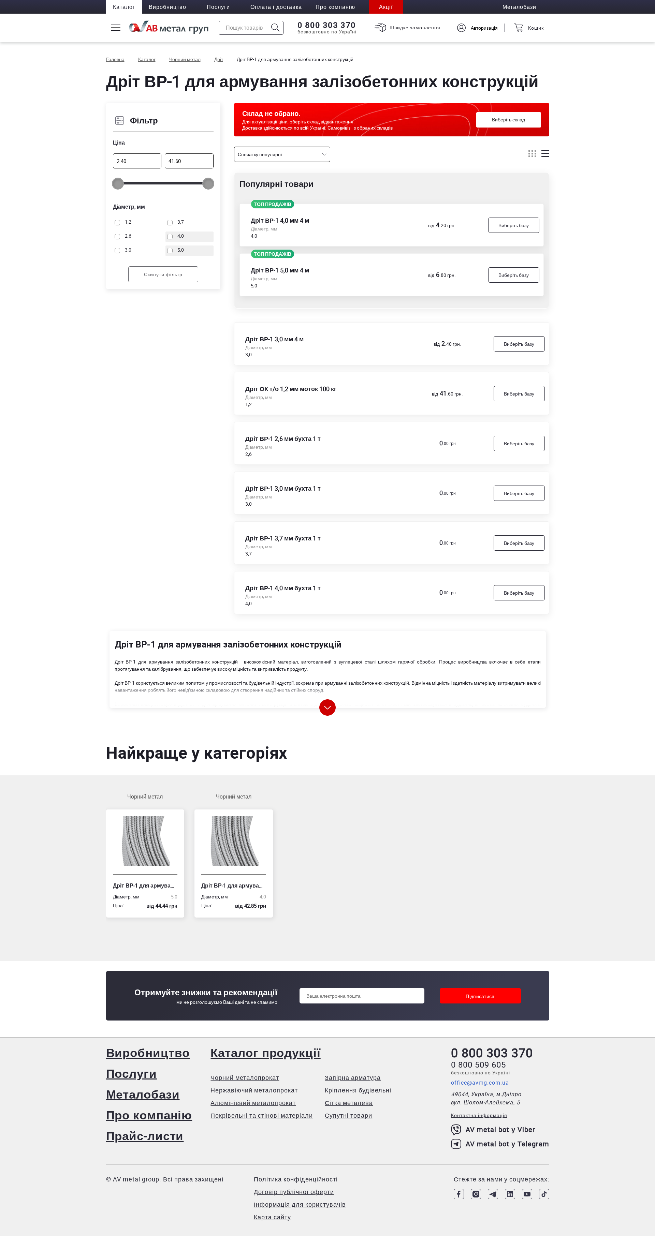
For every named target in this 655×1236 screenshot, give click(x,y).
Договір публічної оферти (294, 1192)
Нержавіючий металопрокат (254, 1090)
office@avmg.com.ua (480, 1082)
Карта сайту (272, 1217)
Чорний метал (145, 796)
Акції (386, 7)
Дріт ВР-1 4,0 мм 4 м (280, 220)
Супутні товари (348, 1115)
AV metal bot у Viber (500, 1129)
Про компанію (149, 1115)
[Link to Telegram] (493, 1194)
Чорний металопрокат (244, 1077)
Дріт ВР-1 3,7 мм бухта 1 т (283, 538)
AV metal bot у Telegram (507, 1143)
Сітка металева (349, 1103)
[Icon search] (275, 27)
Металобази (143, 1094)
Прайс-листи (145, 1136)
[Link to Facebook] (459, 1194)
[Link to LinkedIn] (510, 1194)
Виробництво (167, 7)
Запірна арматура (353, 1077)
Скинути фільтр (163, 274)
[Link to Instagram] (476, 1194)
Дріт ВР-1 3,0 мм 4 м (274, 339)
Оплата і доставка (276, 7)
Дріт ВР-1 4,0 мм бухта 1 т (283, 588)
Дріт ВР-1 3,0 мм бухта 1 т (283, 488)
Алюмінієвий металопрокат (253, 1103)
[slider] (118, 184)
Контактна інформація (479, 1115)
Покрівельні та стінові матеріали (261, 1115)
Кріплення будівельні (358, 1090)
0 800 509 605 (478, 1064)
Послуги (218, 7)
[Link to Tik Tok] (544, 1194)
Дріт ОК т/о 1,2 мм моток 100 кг (291, 389)
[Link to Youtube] (527, 1194)
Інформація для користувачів (300, 1204)
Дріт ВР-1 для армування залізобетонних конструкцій (145, 885)
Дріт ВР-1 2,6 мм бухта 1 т (283, 438)
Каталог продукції (265, 1052)
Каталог (124, 7)
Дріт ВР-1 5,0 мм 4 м (280, 270)
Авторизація (484, 28)
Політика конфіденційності (296, 1179)
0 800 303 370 (326, 25)
